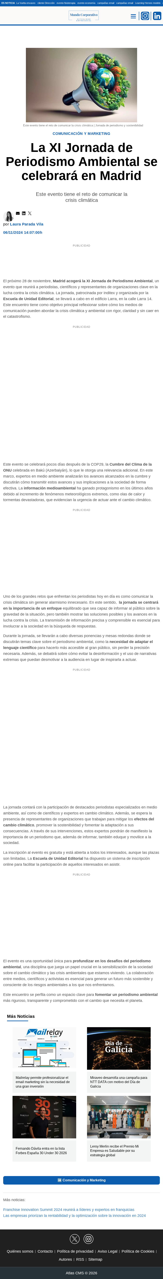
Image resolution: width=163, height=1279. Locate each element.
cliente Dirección (46, 3)
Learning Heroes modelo (147, 3)
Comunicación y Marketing (81, 134)
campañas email (105, 3)
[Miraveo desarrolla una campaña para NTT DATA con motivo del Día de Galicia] (118, 1049)
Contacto (45, 1251)
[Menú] (133, 16)
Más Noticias (21, 1016)
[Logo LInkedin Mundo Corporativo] (157, 16)
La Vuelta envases (25, 3)
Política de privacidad (75, 1251)
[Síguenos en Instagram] (88, 1239)
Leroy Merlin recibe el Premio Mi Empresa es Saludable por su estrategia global (114, 1151)
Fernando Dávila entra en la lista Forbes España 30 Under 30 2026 (41, 1151)
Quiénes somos (20, 1251)
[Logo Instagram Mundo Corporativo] (145, 16)
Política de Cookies (138, 1251)
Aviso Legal (107, 1251)
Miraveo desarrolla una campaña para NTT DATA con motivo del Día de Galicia (118, 1082)
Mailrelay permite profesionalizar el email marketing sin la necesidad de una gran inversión (43, 1082)
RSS (80, 1259)
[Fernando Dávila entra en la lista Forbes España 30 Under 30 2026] (44, 1118)
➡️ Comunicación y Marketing (82, 1180)
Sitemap (95, 1259)
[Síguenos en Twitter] (74, 1239)
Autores (65, 1259)
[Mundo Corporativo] (81, 16)
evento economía (86, 3)
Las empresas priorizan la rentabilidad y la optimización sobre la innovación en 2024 (74, 1215)
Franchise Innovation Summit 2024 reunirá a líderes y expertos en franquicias (68, 1210)
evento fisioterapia (66, 3)
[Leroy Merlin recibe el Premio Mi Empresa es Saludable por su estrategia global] (118, 1118)
